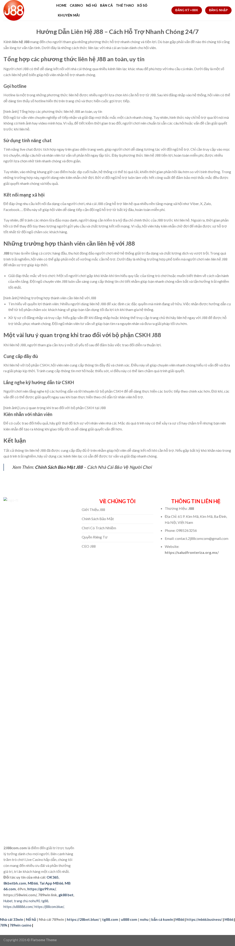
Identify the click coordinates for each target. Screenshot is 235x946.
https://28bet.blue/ (83, 919)
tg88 (44, 901)
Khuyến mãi (69, 15)
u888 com (129, 919)
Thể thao (125, 5)
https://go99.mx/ (41, 889)
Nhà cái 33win (11, 919)
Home (61, 5)
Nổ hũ (91, 5)
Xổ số (142, 5)
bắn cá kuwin (162, 919)
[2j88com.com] (26, 10)
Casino (76, 5)
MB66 (33, 883)
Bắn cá (106, 5)
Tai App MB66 (51, 883)
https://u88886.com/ (18, 907)
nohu (144, 919)
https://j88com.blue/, (49, 907)
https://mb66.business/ (204, 919)
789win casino (20, 925)
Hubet (8, 901)
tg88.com (110, 919)
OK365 (53, 877)
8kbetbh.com (14, 883)
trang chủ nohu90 (27, 901)
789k (3, 925)
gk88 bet (66, 895)
